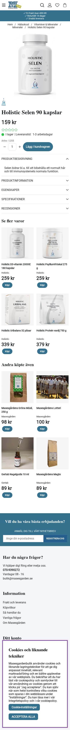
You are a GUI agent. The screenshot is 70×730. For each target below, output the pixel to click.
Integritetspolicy (19, 700)
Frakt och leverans (14, 602)
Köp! (7, 285)
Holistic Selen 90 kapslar (41, 27)
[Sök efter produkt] (42, 5)
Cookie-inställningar (24, 707)
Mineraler (17, 27)
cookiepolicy (49, 700)
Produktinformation (17, 180)
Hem (10, 24)
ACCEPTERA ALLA (23, 716)
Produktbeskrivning (16, 159)
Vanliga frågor (12, 617)
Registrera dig (55, 538)
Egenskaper (10, 190)
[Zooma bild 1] (35, 65)
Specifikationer (13, 199)
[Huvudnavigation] (4, 5)
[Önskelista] (57, 5)
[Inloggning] (49, 5)
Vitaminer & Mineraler (46, 24)
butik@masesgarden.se (17, 578)
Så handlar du (12, 612)
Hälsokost (23, 24)
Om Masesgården (14, 622)
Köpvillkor (9, 607)
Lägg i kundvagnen (38, 146)
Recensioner (10, 208)
